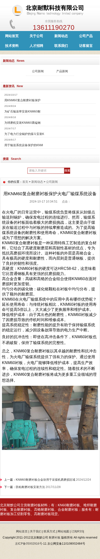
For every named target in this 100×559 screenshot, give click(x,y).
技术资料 (12, 46)
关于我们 (36, 531)
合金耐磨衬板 (68, 509)
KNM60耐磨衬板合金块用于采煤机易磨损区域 (45, 479)
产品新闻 (62, 71)
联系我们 (61, 46)
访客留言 (86, 46)
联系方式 (49, 531)
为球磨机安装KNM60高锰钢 (22, 122)
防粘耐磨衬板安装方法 (30, 487)
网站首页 (12, 36)
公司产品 (86, 36)
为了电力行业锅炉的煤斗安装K (24, 134)
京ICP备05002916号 (28, 543)
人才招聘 (36, 46)
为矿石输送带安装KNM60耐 (22, 111)
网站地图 (63, 531)
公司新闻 (38, 71)
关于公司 (36, 36)
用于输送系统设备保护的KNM (23, 145)
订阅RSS (77, 531)
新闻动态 (61, 36)
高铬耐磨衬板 (44, 509)
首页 (25, 181)
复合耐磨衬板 (20, 509)
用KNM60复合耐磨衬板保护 (22, 100)
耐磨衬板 (34, 505)
